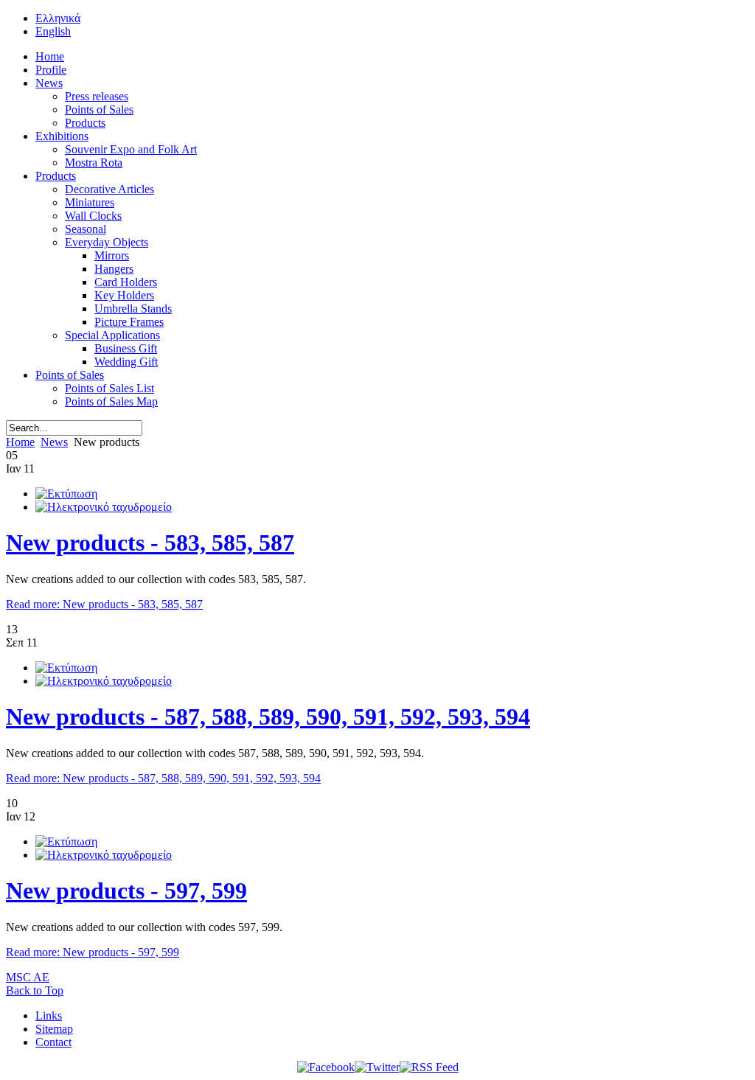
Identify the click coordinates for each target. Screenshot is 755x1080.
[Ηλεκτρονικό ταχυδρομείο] (103, 507)
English (53, 31)
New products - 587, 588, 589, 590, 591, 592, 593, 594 (268, 716)
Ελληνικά (57, 18)
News (54, 442)
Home (20, 442)
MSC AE (27, 977)
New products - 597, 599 (126, 890)
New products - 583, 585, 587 (150, 542)
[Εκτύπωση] (66, 493)
